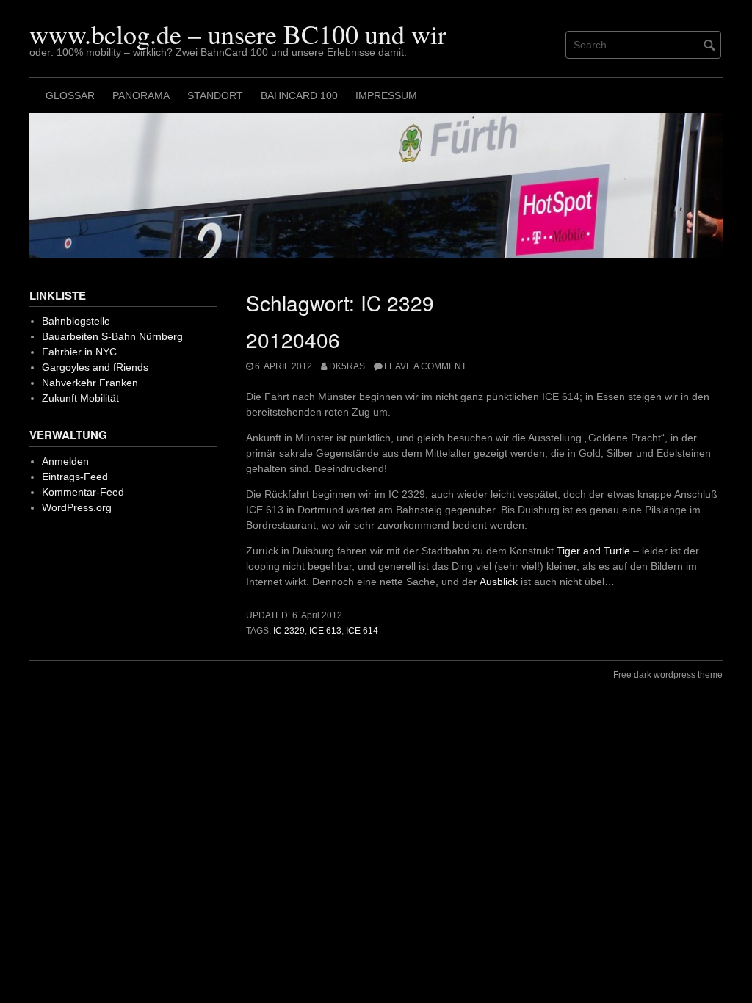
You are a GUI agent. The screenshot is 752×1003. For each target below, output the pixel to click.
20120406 (293, 339)
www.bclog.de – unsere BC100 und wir (237, 33)
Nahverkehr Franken (90, 382)
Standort (215, 95)
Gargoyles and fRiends (95, 367)
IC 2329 (289, 631)
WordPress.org (77, 507)
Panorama (141, 95)
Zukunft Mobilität (80, 398)
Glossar (70, 95)
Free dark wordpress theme (668, 675)
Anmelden (65, 461)
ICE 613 (325, 631)
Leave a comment (425, 366)
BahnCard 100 (299, 95)
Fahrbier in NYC (79, 352)
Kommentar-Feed (83, 492)
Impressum (386, 95)
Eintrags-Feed (75, 476)
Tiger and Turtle (593, 551)
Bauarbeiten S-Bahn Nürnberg (112, 336)
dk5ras (347, 366)
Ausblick (499, 581)
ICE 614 (362, 631)
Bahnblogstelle (76, 321)
